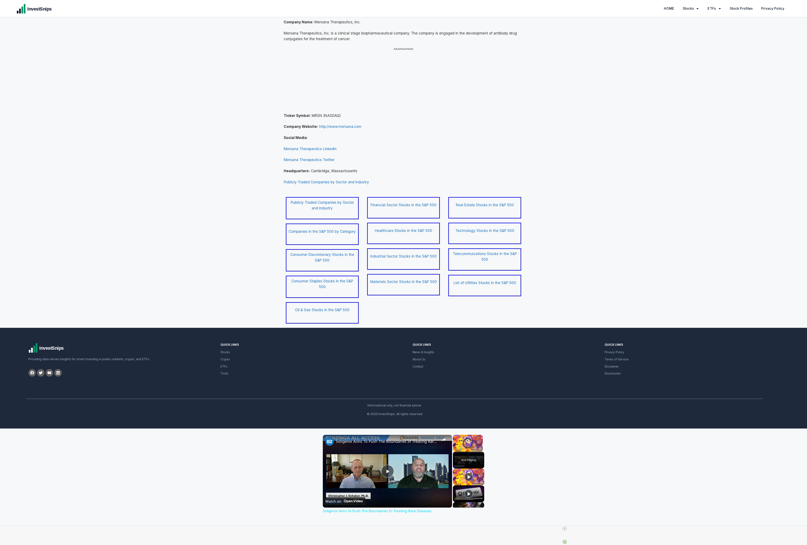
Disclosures (613, 373)
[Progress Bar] (468, 446)
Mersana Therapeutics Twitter (309, 160)
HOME (669, 8)
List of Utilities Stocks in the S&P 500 (485, 283)
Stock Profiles (741, 8)
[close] (564, 528)
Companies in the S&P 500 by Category (322, 231)
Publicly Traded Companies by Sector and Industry (326, 182)
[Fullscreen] (480, 449)
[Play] (455, 449)
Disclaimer (612, 366)
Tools (224, 373)
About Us (419, 359)
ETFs (712, 8)
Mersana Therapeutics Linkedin (310, 149)
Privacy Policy (772, 8)
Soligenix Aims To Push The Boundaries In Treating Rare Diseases (387, 441)
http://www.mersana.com (340, 126)
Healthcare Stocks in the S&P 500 (403, 231)
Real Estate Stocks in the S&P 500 (485, 205)
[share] (443, 439)
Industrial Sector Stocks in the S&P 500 (403, 256)
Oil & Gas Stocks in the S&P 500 (322, 310)
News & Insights (423, 352)
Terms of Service (617, 359)
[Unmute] (460, 449)
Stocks (688, 8)
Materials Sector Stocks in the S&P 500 (403, 282)
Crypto (225, 359)
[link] (329, 441)
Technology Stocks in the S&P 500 (484, 231)
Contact (418, 366)
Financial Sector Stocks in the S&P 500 (403, 205)
